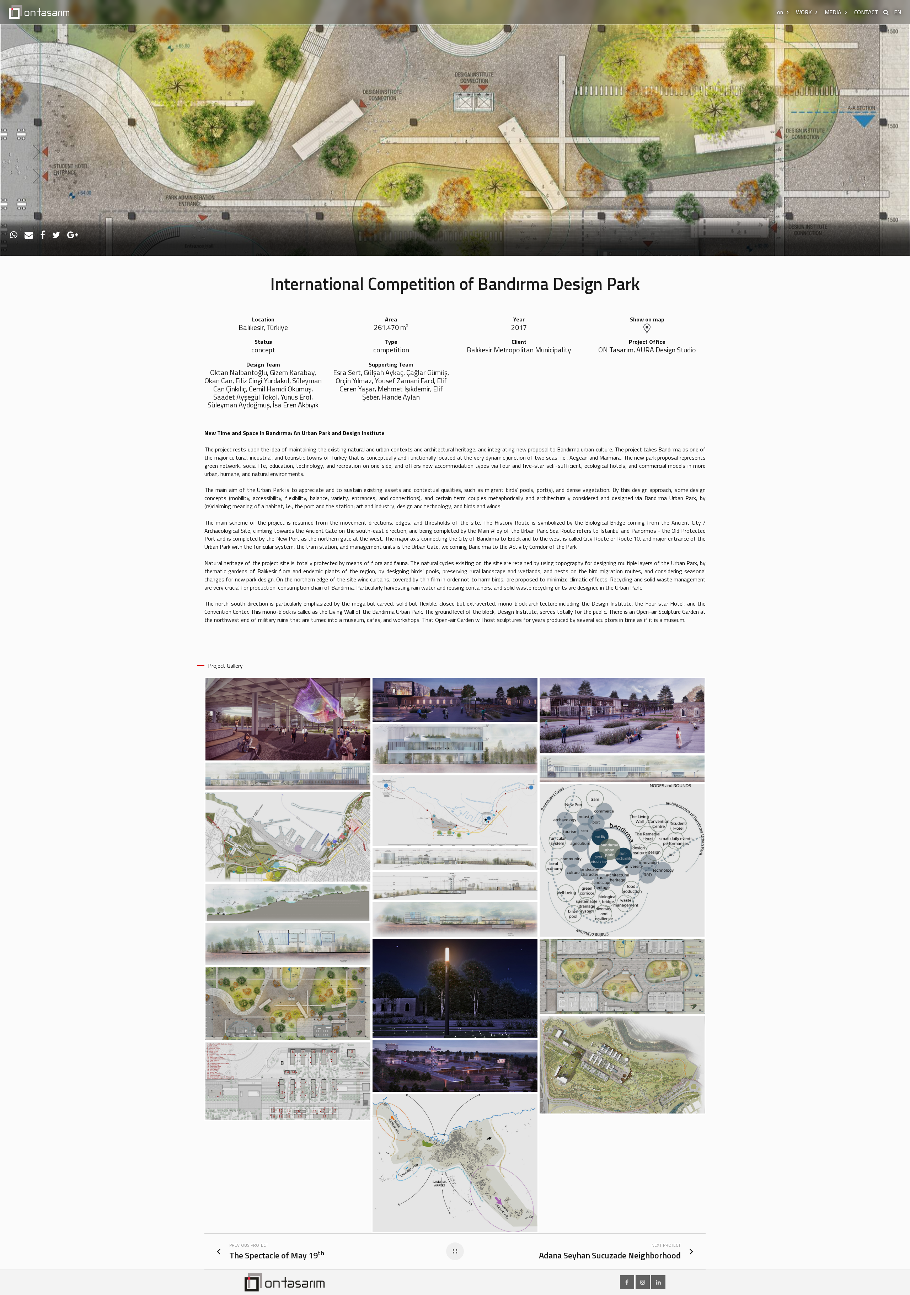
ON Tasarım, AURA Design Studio (647, 350)
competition (391, 350)
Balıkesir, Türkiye (263, 328)
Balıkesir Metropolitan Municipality (519, 350)
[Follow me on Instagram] (643, 1282)
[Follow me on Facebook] (627, 1282)
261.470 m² (391, 328)
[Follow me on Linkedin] (658, 1282)
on (780, 12)
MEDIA (833, 12)
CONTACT (866, 12)
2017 (519, 328)
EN (897, 12)
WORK (804, 12)
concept (263, 350)
